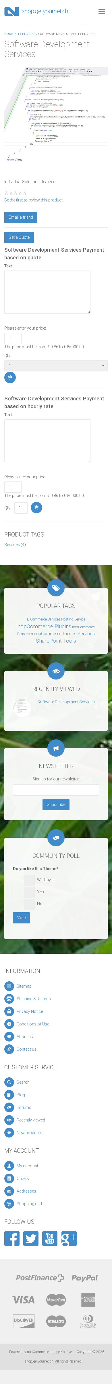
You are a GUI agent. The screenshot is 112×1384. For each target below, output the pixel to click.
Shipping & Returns (34, 999)
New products (29, 1132)
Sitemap (24, 986)
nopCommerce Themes (55, 633)
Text (8, 266)
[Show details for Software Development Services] (22, 708)
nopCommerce (38, 1352)
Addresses (26, 1191)
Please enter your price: (25, 328)
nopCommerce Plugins (44, 626)
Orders (23, 1178)
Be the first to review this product (33, 200)
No (40, 904)
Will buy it (45, 880)
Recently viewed (31, 1120)
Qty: (7, 355)
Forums (24, 1107)
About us (25, 1036)
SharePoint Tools (56, 641)
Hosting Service (73, 619)
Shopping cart (29, 1203)
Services (12, 544)
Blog (21, 1095)
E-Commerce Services (43, 619)
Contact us (26, 1049)
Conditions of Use (33, 1024)
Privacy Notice (30, 1011)
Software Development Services (66, 702)
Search (23, 1082)
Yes (40, 892)
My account (27, 1166)
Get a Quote (19, 237)
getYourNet (64, 1352)
